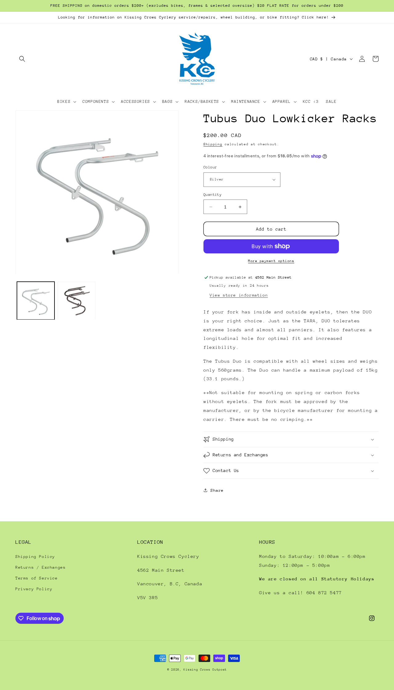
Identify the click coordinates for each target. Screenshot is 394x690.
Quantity (212, 194)
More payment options (271, 261)
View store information (239, 295)
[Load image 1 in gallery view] (35, 301)
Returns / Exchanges (40, 567)
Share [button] (217, 490)
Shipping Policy (35, 556)
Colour (210, 167)
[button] (22, 59)
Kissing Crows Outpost (205, 670)
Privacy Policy (33, 589)
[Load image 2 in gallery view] (76, 301)
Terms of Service (36, 578)
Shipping (213, 144)
